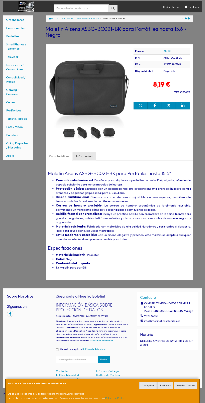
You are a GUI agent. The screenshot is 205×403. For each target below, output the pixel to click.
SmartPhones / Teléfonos (16, 46)
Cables (10, 102)
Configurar (148, 385)
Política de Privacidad (101, 340)
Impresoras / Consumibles (15, 67)
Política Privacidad (67, 375)
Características (59, 156)
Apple (10, 155)
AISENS (167, 50)
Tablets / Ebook (16, 118)
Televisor (12, 57)
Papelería (12, 135)
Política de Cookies (115, 398)
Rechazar (165, 385)
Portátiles (12, 36)
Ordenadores (15, 20)
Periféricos (13, 110)
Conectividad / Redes (15, 79)
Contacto (193, 6)
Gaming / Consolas (12, 92)
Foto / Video (14, 127)
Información (84, 156)
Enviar (103, 359)
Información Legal (107, 371)
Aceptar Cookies (185, 385)
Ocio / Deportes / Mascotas (17, 145)
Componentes (15, 28)
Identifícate (172, 6)
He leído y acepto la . (83, 349)
